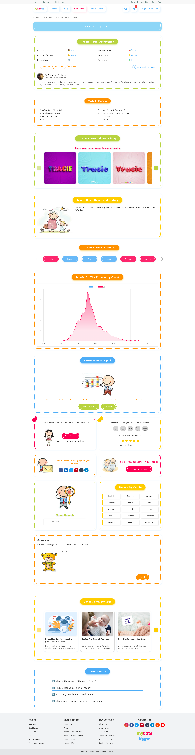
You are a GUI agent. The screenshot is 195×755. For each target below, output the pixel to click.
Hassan (109, 259)
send (143, 577)
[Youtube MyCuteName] (163, 725)
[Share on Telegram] (86, 470)
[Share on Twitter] (71, 470)
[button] (39, 168)
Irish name (73, 66)
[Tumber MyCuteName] (147, 725)
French (130, 496)
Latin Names (34, 735)
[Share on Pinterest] (76, 470)
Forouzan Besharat (57, 75)
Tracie (76, 18)
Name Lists (68, 724)
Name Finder (69, 739)
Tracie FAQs (105, 119)
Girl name (45, 66)
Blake (50, 259)
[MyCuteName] (40, 9)
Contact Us (104, 728)
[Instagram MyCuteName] (126, 725)
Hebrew (111, 515)
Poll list (109, 406)
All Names (33, 724)
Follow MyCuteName (139, 469)
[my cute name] (144, 736)
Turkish (130, 522)
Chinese (130, 515)
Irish (150, 509)
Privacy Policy (105, 739)
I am (70, 435)
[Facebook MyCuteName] (131, 725)
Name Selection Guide (139, 2)
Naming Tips (156, 2)
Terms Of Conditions (108, 735)
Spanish (149, 496)
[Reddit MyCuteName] (157, 725)
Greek (130, 509)
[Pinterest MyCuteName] (142, 725)
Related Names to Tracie (50, 113)
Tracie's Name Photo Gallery (52, 110)
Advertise (103, 731)
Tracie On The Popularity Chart (114, 113)
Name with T (59, 66)
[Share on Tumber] (81, 470)
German (111, 502)
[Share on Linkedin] (66, 470)
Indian (149, 502)
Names (36, 2)
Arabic (111, 509)
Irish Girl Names (62, 18)
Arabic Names (35, 739)
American (149, 515)
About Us (103, 724)
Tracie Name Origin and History (114, 110)
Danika (148, 259)
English (111, 496)
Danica (128, 259)
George (70, 259)
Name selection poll (48, 116)
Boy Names (47, 2)
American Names (36, 743)
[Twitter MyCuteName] (137, 725)
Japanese (149, 522)
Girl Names (59, 2)
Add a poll (87, 406)
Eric (89, 259)
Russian (111, 522)
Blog (41, 119)
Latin (130, 502)
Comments (105, 116)
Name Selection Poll (73, 731)
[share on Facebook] (61, 470)
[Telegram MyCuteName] (152, 725)
